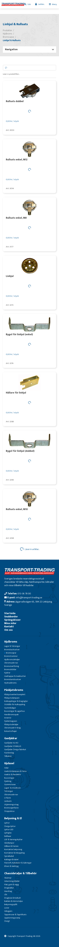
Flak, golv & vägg (11, 884)
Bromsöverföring (11, 666)
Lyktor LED (8, 829)
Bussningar (9, 778)
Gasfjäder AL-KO (11, 743)
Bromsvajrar (11, 653)
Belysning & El (13, 818)
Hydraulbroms (10, 683)
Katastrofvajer (10, 731)
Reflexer (7, 836)
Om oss (8, 630)
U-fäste (7, 798)
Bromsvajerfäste (11, 808)
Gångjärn (8, 911)
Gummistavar (10, 784)
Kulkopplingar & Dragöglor (16, 701)
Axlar (6, 768)
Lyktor (7, 823)
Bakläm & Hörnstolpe (13, 901)
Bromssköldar (10, 669)
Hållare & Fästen (11, 846)
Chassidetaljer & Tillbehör (20, 873)
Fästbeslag (9, 753)
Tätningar (8, 791)
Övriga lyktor (10, 826)
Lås (5, 894)
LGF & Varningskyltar (13, 839)
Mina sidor (10, 623)
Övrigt (7, 921)
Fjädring (7, 781)
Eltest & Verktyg (11, 866)
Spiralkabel (9, 856)
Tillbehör (8, 756)
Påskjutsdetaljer (11, 724)
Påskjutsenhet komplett (14, 694)
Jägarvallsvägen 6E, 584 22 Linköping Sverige (28, 603)
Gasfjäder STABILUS (12, 746)
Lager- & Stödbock (12, 788)
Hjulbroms (10, 641)
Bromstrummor (11, 656)
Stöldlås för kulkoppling (14, 704)
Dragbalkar (9, 888)
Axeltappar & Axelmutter (15, 676)
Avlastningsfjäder (12, 881)
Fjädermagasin (10, 721)
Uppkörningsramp (12, 918)
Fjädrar (7, 672)
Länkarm (8, 801)
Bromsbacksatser (12, 649)
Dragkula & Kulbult (12, 898)
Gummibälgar (10, 708)
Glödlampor (9, 843)
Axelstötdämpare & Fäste (15, 771)
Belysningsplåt (10, 904)
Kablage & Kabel (11, 859)
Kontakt (9, 626)
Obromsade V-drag (12, 728)
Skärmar (7, 878)
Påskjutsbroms (13, 690)
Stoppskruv (9, 811)
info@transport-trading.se (29, 597)
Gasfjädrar (10, 738)
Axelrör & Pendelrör (12, 774)
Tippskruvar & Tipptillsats (15, 914)
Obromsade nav (11, 663)
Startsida (9, 613)
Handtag (8, 891)
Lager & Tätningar (12, 646)
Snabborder (11, 617)
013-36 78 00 (24, 593)
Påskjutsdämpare (11, 698)
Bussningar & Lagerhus (14, 711)
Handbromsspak (11, 714)
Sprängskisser (12, 620)
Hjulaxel (9, 763)
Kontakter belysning (13, 849)
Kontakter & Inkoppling (14, 853)
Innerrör (7, 718)
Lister (6, 908)
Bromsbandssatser (12, 679)
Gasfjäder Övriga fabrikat (15, 749)
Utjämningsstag (11, 804)
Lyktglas (8, 833)
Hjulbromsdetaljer (12, 659)
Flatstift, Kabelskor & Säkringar (18, 863)
